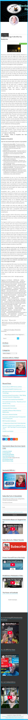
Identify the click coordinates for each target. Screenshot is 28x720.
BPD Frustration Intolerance (9, 420)
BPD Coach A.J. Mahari (13, 286)
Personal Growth (11, 323)
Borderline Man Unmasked (9, 405)
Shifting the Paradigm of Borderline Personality (11, 330)
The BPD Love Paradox (8, 431)
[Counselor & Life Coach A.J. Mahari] (14, 2)
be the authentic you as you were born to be (12, 280)
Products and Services (12, 716)
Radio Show (11, 717)
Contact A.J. (4, 716)
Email (4, 507)
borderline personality (11, 285)
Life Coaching (22, 322)
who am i (20, 315)
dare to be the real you (12, 290)
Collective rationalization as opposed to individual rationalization (13, 288)
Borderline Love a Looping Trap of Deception (13, 399)
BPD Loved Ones (9, 322)
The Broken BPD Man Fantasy (10, 408)
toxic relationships (12, 313)
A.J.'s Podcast (20, 716)
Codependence (16, 322)
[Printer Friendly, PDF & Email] (23, 43)
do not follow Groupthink (10, 294)
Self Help (18, 323)
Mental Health (5, 323)
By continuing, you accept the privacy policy (13, 512)
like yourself (10, 305)
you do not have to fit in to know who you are (14, 315)
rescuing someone (17, 309)
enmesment (12, 296)
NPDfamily (10, 308)
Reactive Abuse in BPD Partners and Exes (12, 386)
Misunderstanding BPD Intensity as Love (12, 389)
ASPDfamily (16, 280)
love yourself (17, 305)
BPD (4, 322)
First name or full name (7, 502)
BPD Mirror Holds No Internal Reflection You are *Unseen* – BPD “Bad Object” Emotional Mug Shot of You (14, 427)
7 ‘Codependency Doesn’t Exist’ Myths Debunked (14, 423)
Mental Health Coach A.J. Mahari (13, 306)
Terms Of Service (18, 717)
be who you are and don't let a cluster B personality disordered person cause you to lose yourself (13, 283)
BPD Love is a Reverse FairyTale (10, 414)
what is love (13, 315)
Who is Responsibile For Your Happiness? (15, 334)
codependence (8, 288)
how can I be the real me (13, 299)
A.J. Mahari (9, 280)
